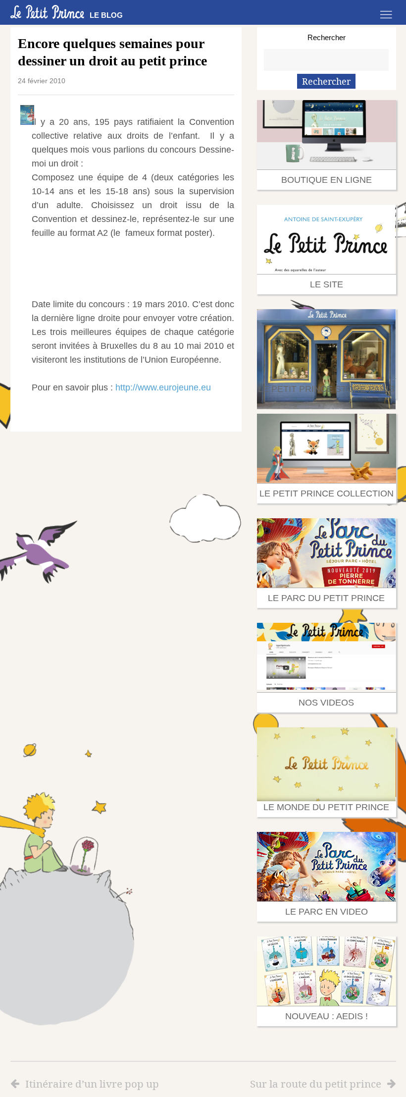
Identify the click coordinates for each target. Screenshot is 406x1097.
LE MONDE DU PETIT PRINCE (326, 807)
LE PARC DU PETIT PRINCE (326, 598)
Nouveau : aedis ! (326, 1016)
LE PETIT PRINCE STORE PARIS (326, 389)
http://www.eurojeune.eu (163, 387)
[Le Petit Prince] (47, 12)
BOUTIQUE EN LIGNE (326, 180)
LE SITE (326, 284)
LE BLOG (106, 15)
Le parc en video (326, 912)
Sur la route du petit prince (315, 1084)
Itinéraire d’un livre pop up (92, 1084)
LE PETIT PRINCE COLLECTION (326, 493)
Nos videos (326, 703)
